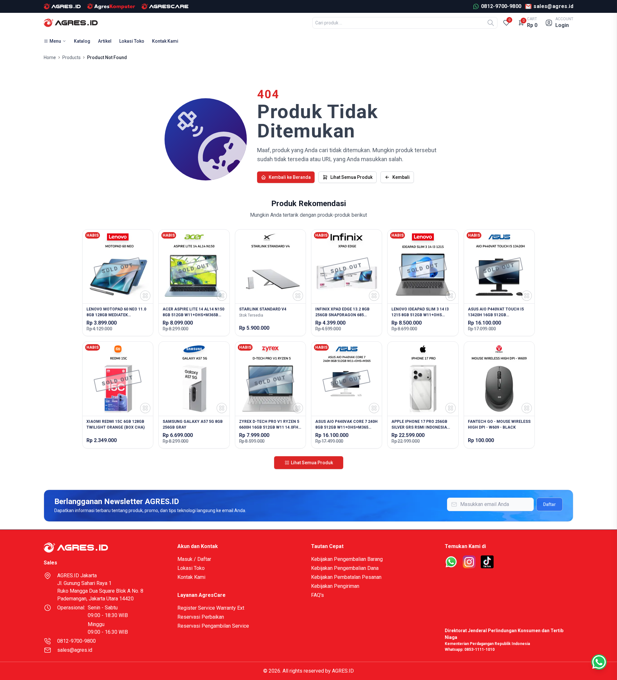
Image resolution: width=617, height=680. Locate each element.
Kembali (401, 177)
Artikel (105, 41)
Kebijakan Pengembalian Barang (347, 559)
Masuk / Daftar (194, 559)
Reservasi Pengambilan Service (213, 626)
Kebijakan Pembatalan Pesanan (346, 577)
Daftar (549, 504)
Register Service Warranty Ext (210, 608)
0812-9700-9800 (76, 641)
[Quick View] (145, 296)
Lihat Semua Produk (351, 177)
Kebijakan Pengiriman (335, 586)
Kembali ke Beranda (290, 177)
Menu (55, 41)
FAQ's (317, 595)
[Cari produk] (491, 23)
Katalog (82, 41)
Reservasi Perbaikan (200, 617)
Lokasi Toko (131, 41)
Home (50, 57)
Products (71, 57)
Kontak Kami (165, 41)
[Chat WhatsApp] (599, 662)
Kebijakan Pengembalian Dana (345, 568)
